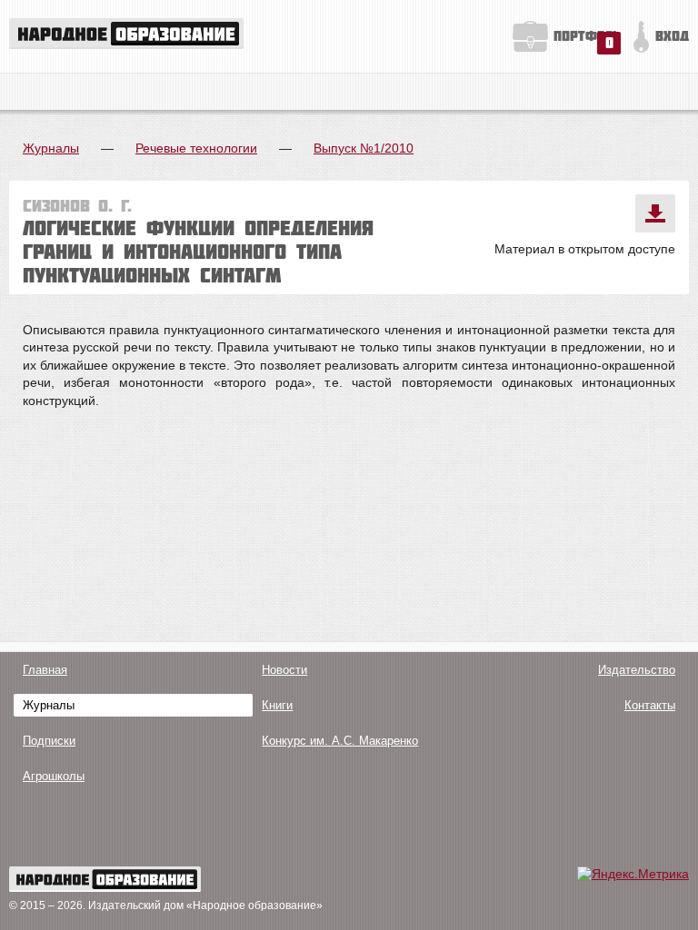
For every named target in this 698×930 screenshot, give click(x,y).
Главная (45, 670)
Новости (284, 670)
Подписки (49, 740)
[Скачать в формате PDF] (655, 213)
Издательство (636, 670)
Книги (277, 705)
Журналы (51, 148)
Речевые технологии (196, 148)
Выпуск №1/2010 (364, 148)
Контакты (649, 705)
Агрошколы (54, 776)
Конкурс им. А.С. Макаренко (340, 740)
